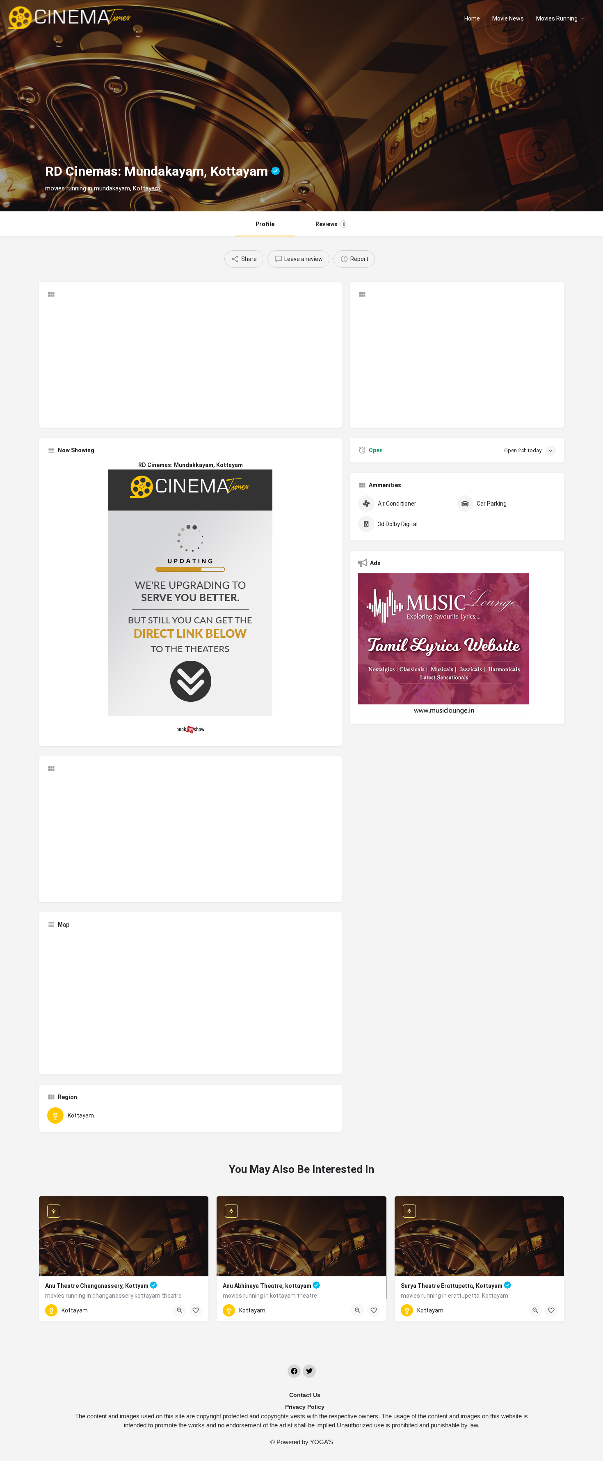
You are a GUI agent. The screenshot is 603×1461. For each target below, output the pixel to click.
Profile (265, 224)
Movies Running (557, 18)
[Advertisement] (190, 362)
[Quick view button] (179, 1310)
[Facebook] (294, 1371)
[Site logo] (70, 17)
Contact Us (304, 1395)
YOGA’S (321, 1441)
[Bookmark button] (195, 1310)
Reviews (330, 224)
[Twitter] (309, 1371)
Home (472, 18)
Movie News (508, 18)
